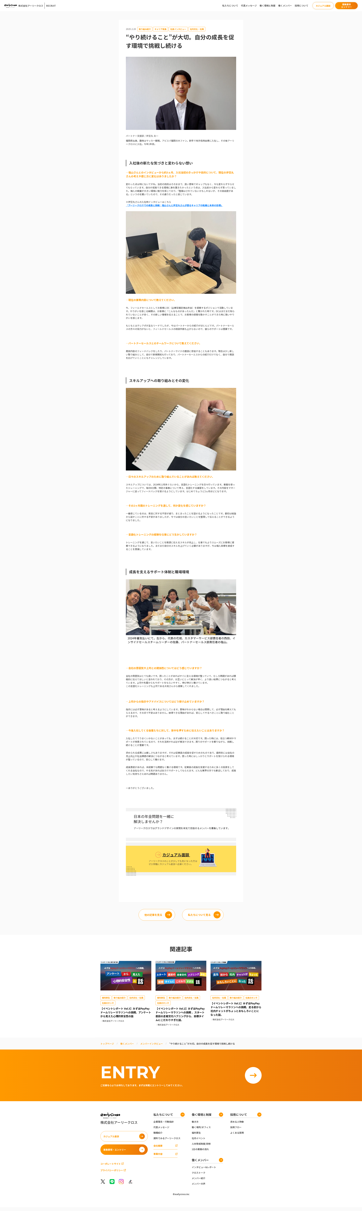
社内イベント (198, 1138)
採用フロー (236, 1127)
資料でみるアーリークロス (166, 1138)
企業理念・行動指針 (163, 1121)
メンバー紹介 (198, 1178)
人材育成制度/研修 (201, 1143)
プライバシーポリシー (111, 1170)
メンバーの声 (198, 1183)
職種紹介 (157, 1132)
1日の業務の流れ (200, 1149)
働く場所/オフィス (201, 1127)
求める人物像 (237, 1121)
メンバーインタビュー (151, 1043)
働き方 (195, 1121)
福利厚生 (196, 1132)
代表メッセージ (249, 5)
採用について (301, 5)
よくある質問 (237, 1132)
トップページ (107, 1043)
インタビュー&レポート (204, 1167)
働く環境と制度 (267, 5)
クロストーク (198, 1172)
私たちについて (230, 5)
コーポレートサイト (110, 1164)
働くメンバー (285, 5)
